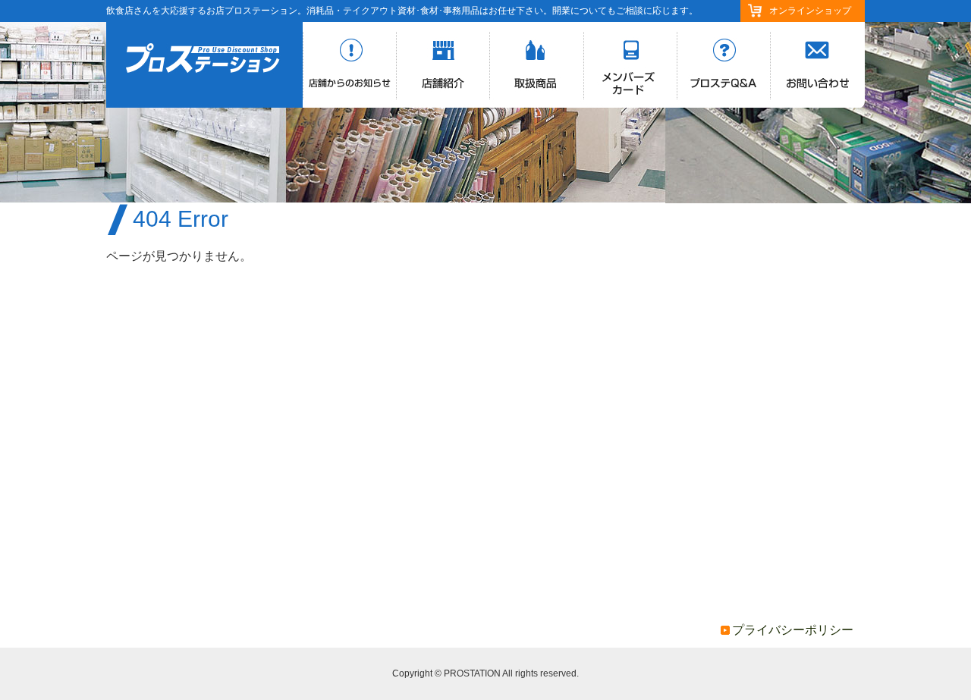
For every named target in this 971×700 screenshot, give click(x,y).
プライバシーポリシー (792, 629)
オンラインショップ (810, 10)
